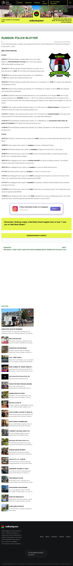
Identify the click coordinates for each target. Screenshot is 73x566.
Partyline (37, 2)
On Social (45, 3)
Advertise (28, 2)
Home (41, 536)
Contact (61, 536)
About (21, 2)
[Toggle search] (70, 2)
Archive (68, 536)
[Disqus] (36, 277)
